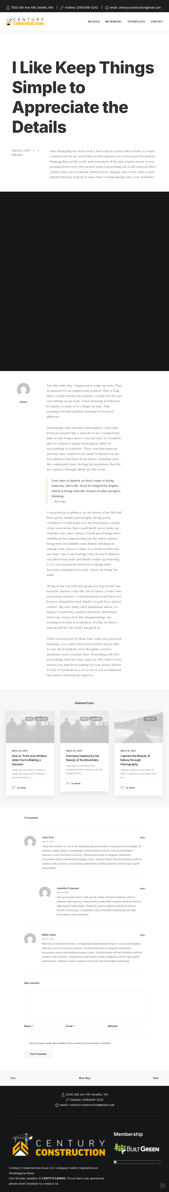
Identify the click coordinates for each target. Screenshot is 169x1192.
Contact (156, 21)
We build (94, 21)
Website (113, 1026)
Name (28, 1026)
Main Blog (84, 1078)
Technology (136, 21)
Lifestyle (41, 719)
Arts (29, 719)
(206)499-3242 (87, 7)
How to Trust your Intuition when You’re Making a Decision (29, 760)
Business (96, 719)
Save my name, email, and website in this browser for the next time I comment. (70, 1043)
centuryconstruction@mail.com (139, 7)
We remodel (113, 21)
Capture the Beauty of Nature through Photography (135, 760)
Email (70, 1026)
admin (23, 402)
